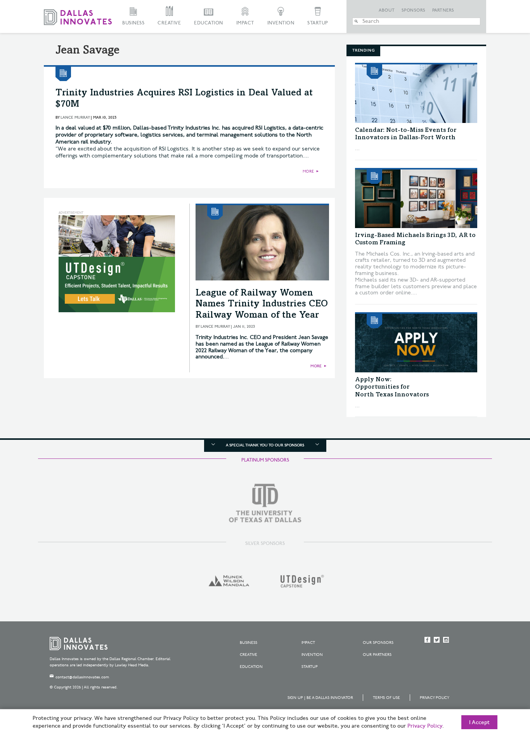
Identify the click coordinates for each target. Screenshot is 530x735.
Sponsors (414, 10)
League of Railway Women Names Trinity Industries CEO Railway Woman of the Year (262, 305)
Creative (169, 23)
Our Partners (377, 654)
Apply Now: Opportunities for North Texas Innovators (392, 387)
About (387, 10)
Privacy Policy (434, 697)
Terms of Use (386, 697)
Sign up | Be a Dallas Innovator (320, 697)
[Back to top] (499, 686)
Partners (443, 10)
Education (208, 23)
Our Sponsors (378, 642)
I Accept (479, 722)
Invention (280, 23)
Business (133, 23)
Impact (245, 23)
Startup (317, 23)
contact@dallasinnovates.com (82, 677)
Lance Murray (75, 117)
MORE (308, 171)
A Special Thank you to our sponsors (265, 445)
